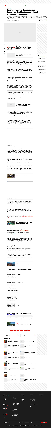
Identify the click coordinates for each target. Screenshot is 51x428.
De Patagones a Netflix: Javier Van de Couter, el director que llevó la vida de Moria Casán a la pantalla (42, 73)
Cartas (14, 408)
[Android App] (9, 422)
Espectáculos (5, 413)
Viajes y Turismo (9, 8)
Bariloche (22, 399)
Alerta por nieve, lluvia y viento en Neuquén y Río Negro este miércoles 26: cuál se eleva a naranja (30, 380)
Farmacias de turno (32, 400)
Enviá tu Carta (15, 409)
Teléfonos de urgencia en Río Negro (34, 404)
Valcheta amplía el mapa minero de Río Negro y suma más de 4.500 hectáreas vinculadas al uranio (42, 58)
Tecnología (14, 398)
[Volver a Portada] (5, 5)
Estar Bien (5, 414)
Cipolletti (22, 400)
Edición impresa (14, 416)
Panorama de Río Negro (16, 404)
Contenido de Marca (15, 415)
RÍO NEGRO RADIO (11, 314)
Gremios (5, 398)
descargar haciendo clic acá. (24, 230)
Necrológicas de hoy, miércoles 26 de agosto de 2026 (42, 70)
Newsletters (5, 405)
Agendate (5, 408)
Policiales (13, 410)
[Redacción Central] (8, 20)
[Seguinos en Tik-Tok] (31, 422)
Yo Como (14, 399)
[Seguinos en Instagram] (29, 422)
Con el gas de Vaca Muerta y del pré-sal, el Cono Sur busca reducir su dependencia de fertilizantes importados (42, 66)
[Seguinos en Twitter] (25, 422)
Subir (44, 422)
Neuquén (22, 395)
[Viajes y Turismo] (25, 5)
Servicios (4, 404)
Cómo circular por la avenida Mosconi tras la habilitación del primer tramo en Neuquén (13, 380)
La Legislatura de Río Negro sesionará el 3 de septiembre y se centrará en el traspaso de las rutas (14, 369)
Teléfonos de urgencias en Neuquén (33, 406)
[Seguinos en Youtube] (27, 422)
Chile (8, 47)
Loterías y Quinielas (32, 399)
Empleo (31, 395)
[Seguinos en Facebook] (22, 422)
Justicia (5, 399)
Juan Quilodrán (19, 65)
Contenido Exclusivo (15, 414)
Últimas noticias (41, 55)
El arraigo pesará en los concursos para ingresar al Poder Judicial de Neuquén (42, 62)
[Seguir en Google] (4, 55)
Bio (13, 397)
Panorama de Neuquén (16, 403)
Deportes (4, 409)
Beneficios (40, 395)
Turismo (4, 403)
